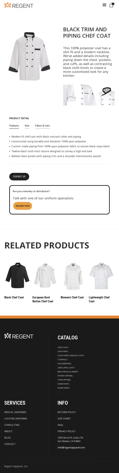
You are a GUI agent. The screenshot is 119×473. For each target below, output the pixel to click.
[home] (18, 5)
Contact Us (19, 176)
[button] (104, 5)
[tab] (14, 126)
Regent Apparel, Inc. (16, 466)
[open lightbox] (71, 95)
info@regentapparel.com (71, 447)
